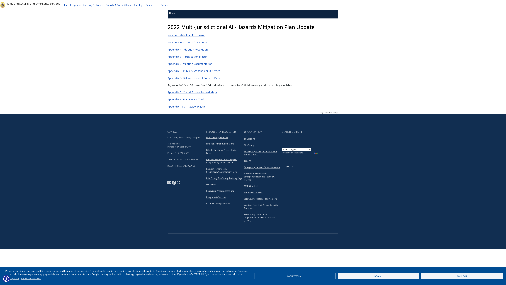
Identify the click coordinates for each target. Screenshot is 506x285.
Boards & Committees (118, 5)
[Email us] (169, 183)
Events (164, 5)
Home (172, 13)
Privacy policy (13, 278)
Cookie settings (295, 276)
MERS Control (250, 186)
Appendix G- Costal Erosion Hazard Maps (192, 92)
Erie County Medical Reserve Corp (260, 199)
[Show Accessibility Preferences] (6, 278)
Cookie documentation (31, 278)
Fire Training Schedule (217, 137)
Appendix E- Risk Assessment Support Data (194, 78)
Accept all (462, 276)
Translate (298, 152)
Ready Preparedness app (220, 191)
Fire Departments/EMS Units (220, 143)
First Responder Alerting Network (83, 5)
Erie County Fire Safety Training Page (224, 178)
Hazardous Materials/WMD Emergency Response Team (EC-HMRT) (259, 176)
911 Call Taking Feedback (218, 203)
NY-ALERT (211, 184)
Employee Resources (145, 5)
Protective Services (253, 192)
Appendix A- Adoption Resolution (188, 49)
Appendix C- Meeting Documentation (190, 64)
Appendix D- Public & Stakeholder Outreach (194, 71)
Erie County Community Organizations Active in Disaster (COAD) (259, 217)
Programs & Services (216, 197)
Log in (289, 166)
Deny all (378, 276)
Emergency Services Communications (262, 167)
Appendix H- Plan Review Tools (186, 99)
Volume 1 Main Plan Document (186, 35)
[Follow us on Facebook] (174, 183)
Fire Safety (249, 145)
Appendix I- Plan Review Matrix (186, 106)
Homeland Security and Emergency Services (32, 3)
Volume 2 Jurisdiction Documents (188, 42)
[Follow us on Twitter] (179, 183)
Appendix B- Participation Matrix (187, 56)
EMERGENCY (189, 166)
